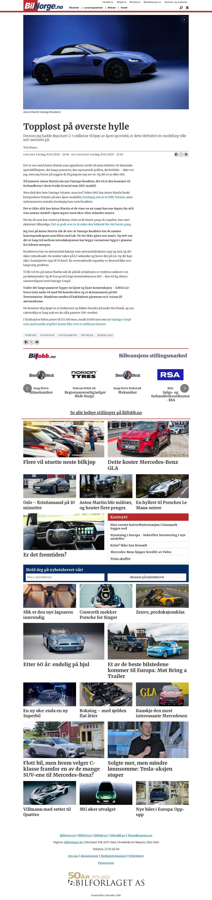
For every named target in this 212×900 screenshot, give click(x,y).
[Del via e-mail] (186, 154)
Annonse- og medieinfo (176, 2)
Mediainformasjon (113, 856)
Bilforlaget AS (73, 842)
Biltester (112, 8)
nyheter (30, 335)
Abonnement (89, 856)
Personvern (106, 863)
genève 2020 (105, 335)
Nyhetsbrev (136, 856)
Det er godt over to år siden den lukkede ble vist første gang (91, 224)
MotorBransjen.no (152, 2)
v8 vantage (47, 335)
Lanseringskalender (93, 8)
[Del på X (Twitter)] (181, 154)
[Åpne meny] (187, 7)
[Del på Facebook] (176, 154)
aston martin (68, 335)
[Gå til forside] (43, 5)
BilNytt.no (121, 2)
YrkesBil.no (107, 2)
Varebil (124, 8)
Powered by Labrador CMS (106, 895)
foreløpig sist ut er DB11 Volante (104, 197)
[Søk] (181, 8)
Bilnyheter (74, 8)
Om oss (73, 856)
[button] (27, 388)
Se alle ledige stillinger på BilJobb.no (106, 412)
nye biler (87, 335)
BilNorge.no (68, 835)
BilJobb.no (135, 2)
